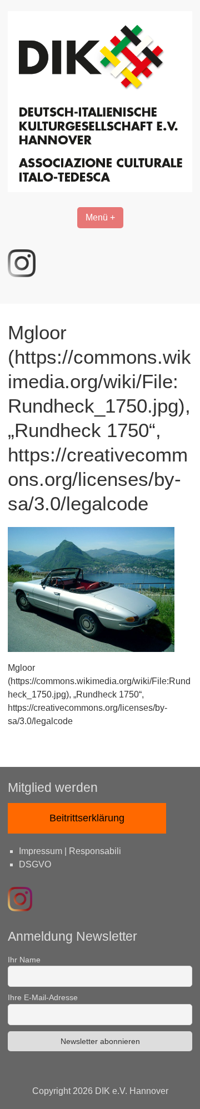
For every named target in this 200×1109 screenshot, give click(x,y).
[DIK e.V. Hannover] (100, 189)
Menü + (100, 217)
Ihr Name (24, 959)
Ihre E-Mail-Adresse (43, 997)
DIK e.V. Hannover (131, 1091)
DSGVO (35, 864)
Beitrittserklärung (86, 818)
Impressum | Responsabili (70, 851)
